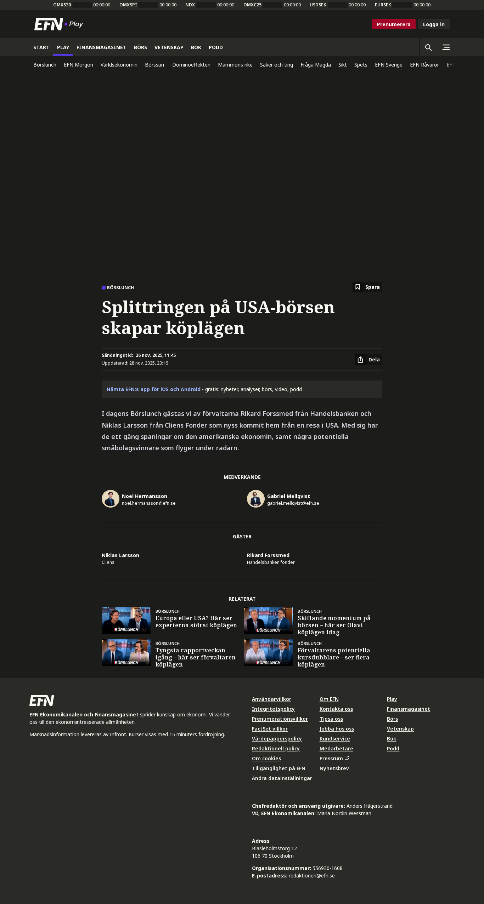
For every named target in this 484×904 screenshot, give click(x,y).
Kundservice (335, 738)
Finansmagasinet (408, 708)
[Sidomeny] (446, 47)
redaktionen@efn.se (312, 875)
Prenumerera (394, 24)
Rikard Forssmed (268, 555)
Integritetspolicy (273, 708)
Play (392, 699)
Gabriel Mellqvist (288, 496)
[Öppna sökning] (428, 47)
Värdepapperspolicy (277, 738)
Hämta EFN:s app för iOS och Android (154, 389)
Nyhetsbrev (334, 768)
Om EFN (329, 699)
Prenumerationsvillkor (280, 718)
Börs (392, 718)
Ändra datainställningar (282, 778)
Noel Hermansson (144, 496)
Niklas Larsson (120, 555)
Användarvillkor (271, 699)
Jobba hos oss (337, 728)
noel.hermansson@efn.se (149, 503)
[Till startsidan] (60, 24)
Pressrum (331, 758)
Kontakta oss (336, 708)
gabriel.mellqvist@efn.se (293, 503)
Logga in (434, 24)
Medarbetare (336, 748)
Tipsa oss (331, 718)
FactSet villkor (270, 728)
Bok (391, 738)
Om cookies (266, 758)
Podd (393, 748)
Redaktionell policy (276, 748)
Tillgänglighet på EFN (278, 768)
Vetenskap (400, 728)
